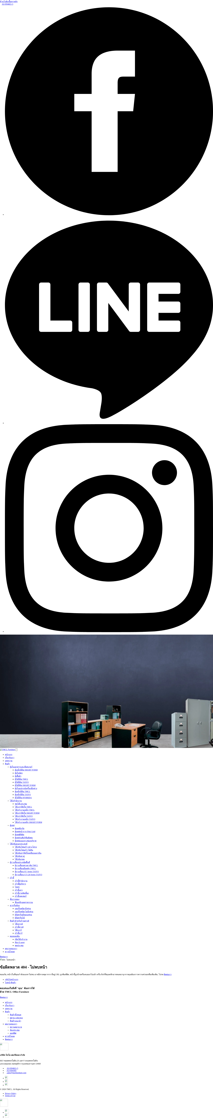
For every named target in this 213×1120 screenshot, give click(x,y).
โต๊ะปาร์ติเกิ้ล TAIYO (24, 816)
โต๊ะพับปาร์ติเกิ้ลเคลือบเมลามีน (28, 853)
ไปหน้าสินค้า (10, 983)
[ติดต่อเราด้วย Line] (7, 1112)
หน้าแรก (8, 754)
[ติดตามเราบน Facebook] (109, 215)
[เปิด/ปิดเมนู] (17, 749)
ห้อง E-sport (20, 942)
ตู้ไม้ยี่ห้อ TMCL (21, 779)
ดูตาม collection (16, 1018)
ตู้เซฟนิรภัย (19, 828)
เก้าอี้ (12, 878)
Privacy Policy (10, 1093)
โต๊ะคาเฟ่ (19, 924)
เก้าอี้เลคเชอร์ (21, 896)
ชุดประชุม (19, 945)
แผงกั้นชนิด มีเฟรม (23, 908)
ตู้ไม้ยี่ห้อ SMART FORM (25, 785)
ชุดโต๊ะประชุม (21, 804)
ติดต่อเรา (4, 957)
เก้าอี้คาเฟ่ (19, 927)
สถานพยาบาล (16, 1027)
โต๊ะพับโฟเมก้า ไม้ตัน (24, 850)
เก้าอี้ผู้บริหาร (20, 884)
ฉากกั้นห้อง (15, 905)
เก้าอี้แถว (19, 890)
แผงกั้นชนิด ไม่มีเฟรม (24, 912)
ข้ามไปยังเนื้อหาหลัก (9, 1)
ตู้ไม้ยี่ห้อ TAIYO (22, 782)
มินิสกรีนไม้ (20, 918)
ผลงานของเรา (11, 949)
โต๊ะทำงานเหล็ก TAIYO (25, 819)
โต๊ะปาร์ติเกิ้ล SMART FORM (27, 813)
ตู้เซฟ (12, 825)
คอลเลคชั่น (15, 936)
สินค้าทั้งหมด (15, 1015)
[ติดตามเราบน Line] (109, 423)
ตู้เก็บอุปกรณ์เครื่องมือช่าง (26, 788)
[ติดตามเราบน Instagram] (109, 631)
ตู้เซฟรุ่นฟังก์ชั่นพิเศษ (24, 838)
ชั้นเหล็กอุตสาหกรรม (24, 902)
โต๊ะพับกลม (20, 859)
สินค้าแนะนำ (15, 1021)
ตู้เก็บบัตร (19, 773)
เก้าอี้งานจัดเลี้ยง (22, 893)
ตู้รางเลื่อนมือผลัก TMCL (25, 868)
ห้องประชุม (15, 1030)
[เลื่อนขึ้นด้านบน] (4, 1106)
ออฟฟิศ (13, 1033)
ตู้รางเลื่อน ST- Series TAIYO (27, 872)
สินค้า (7, 764)
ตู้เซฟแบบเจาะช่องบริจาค (25, 841)
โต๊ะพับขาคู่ (20, 856)
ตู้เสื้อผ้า (18, 776)
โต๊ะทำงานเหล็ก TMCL (25, 810)
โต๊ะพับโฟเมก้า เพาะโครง (26, 847)
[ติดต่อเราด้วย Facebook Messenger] (7, 1117)
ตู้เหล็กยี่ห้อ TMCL (22, 791)
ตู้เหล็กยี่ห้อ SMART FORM (26, 770)
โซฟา (17, 887)
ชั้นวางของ (14, 899)
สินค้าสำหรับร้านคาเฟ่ (19, 921)
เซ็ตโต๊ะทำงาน (21, 939)
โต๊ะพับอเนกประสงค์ (18, 844)
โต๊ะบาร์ (18, 930)
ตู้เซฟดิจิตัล (19, 835)
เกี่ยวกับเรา (9, 758)
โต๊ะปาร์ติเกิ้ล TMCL (23, 807)
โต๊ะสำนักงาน (16, 801)
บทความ (8, 761)
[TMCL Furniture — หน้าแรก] (8, 750)
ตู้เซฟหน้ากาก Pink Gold (25, 831)
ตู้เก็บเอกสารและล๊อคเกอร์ (21, 767)
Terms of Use (10, 1096)
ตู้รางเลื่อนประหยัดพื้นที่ (20, 862)
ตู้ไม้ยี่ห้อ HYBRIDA (23, 798)
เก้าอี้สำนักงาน (21, 881)
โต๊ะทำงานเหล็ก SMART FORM (28, 822)
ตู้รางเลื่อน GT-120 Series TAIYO (28, 875)
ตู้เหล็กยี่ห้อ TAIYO (23, 795)
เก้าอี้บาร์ (18, 933)
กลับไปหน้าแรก (11, 979)
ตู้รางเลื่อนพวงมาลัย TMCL (26, 865)
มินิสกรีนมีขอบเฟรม (23, 915)
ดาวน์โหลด (10, 952)
